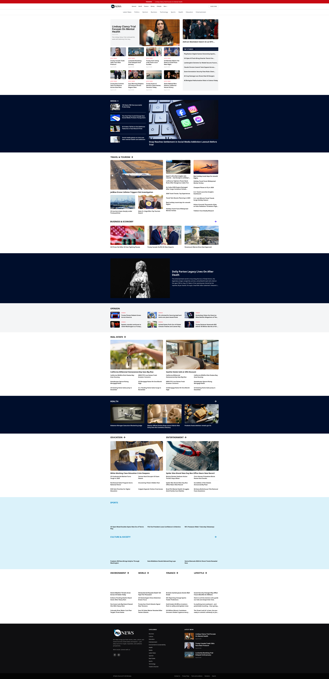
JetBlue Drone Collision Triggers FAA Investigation (131, 192)
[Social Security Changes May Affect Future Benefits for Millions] (206, 584)
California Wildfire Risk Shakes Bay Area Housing (122, 376)
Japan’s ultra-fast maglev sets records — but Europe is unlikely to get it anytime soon (178, 177)
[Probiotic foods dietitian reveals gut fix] (202, 413)
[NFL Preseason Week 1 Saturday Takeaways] (202, 515)
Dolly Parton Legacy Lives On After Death (193, 273)
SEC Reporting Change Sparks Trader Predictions (176, 599)
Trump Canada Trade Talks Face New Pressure (117, 62)
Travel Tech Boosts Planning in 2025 (178, 198)
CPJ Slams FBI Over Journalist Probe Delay (132, 106)
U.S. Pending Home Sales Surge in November (149, 389)
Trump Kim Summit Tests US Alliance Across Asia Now (117, 85)
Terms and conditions (196, 676)
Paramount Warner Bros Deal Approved (198, 247)
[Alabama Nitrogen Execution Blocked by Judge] (127, 413)
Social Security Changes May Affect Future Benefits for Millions (206, 594)
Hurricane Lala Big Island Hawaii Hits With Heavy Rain (121, 605)
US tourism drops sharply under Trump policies (121, 212)
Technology (164, 12)
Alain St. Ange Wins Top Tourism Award (149, 212)
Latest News (127, 12)
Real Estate (152, 658)
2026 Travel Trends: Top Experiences (178, 193)
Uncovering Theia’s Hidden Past (149, 483)
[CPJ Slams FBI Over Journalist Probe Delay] (115, 107)
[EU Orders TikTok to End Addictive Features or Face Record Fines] (115, 128)
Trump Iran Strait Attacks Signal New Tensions (149, 605)
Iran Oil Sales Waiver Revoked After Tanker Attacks (150, 611)
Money (152, 6)
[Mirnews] (119, 6)
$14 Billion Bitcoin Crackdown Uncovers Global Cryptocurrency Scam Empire (177, 611)
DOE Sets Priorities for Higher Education (120, 490)
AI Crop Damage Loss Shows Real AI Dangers (199, 76)
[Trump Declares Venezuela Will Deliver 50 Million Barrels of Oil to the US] (189, 324)
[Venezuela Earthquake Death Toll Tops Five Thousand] (150, 584)
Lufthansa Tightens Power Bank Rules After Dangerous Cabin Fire (177, 182)
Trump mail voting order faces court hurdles (152, 62)
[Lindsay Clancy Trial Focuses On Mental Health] (159, 32)
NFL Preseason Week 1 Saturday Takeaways (199, 527)
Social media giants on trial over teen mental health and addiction (133, 138)
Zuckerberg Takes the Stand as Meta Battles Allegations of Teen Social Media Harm (207, 316)
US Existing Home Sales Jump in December (121, 389)
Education (189, 12)
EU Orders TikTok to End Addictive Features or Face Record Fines (133, 128)
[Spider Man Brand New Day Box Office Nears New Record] (192, 456)
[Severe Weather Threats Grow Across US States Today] (122, 584)
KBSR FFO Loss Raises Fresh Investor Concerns (147, 376)
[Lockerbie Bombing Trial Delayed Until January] (136, 51)
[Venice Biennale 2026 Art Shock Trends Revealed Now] (202, 549)
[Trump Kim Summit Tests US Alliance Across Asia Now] (118, 74)
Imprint (214, 676)
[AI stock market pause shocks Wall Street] (178, 584)
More (165, 6)
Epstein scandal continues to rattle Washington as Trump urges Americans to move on (131, 326)
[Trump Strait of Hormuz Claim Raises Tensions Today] (154, 74)
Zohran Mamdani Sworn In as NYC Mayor (198, 42)
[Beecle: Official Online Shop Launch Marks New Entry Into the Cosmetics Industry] (164, 413)
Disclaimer (207, 676)
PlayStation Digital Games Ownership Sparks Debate (199, 54)
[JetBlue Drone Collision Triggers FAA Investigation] (136, 175)
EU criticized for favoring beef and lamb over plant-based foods (169, 316)
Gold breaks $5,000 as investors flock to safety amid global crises (177, 605)
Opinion (145, 12)
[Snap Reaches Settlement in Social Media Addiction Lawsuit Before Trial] (183, 119)
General (134, 6)
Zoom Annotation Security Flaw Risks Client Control (199, 72)
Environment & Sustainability (157, 645)
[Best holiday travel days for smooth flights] (206, 167)
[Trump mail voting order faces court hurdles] (154, 51)
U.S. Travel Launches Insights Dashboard (204, 193)
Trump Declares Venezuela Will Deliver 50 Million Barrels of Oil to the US (207, 326)
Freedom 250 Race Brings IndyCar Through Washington (124, 562)
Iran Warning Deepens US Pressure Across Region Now (136, 85)
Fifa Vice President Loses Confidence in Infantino (164, 527)
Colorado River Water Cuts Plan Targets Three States (121, 611)
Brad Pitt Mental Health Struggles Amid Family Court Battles (177, 490)
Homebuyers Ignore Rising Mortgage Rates (119, 382)
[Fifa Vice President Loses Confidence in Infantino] (164, 515)
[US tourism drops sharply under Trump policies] (122, 202)
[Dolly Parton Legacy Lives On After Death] (140, 278)
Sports (173, 12)
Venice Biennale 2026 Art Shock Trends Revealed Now (201, 562)
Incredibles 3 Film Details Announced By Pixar (202, 484)
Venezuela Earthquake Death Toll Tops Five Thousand (149, 594)
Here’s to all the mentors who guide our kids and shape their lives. (206, 599)
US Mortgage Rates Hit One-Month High (150, 382)
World (140, 6)
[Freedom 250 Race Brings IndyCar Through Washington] (127, 549)
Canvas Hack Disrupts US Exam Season (148, 477)
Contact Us (177, 676)
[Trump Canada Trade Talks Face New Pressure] (118, 51)
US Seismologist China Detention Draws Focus (149, 599)
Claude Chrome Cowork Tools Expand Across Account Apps (199, 67)
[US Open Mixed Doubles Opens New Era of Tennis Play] (127, 515)
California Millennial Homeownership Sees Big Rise (131, 372)
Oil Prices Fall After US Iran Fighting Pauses (125, 247)
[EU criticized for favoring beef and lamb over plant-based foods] (152, 315)
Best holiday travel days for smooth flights (178, 203)
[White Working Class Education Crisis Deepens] (136, 456)
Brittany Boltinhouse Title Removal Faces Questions (206, 490)
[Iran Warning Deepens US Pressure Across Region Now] (136, 74)
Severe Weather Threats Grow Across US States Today (120, 594)
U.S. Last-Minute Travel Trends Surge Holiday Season (204, 199)
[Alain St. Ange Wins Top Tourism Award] (150, 202)
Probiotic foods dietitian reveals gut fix (198, 425)
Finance (146, 6)
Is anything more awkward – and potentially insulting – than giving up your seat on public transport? (205, 605)
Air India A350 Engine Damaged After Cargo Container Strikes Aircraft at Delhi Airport (177, 188)
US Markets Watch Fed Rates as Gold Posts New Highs (171, 62)
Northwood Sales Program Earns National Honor (121, 484)
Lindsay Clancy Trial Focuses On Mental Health (168, 2)
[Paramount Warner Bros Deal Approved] (202, 235)
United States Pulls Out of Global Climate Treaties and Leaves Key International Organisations (169, 326)
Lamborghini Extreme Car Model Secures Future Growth (200, 63)
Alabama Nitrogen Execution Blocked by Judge (126, 425)
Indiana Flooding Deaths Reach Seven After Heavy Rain (121, 599)
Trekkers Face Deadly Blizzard (204, 211)
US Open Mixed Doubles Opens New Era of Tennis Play (127, 528)
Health (180, 12)
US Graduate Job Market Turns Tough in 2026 (120, 477)
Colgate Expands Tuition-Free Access (150, 489)
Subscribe (213, 6)
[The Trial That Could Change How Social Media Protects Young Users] (115, 118)
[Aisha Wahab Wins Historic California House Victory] (172, 74)
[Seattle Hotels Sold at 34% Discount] (192, 354)
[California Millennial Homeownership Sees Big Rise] (136, 354)
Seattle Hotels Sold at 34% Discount (181, 372)
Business (154, 12)
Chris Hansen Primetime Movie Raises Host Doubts (204, 477)
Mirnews (129, 676)
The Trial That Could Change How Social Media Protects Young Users (133, 117)
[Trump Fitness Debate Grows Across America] (115, 315)
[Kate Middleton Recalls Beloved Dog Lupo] (164, 549)
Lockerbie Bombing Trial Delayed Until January (134, 62)
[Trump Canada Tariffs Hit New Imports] (164, 235)
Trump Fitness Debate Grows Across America (131, 316)
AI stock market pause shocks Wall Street (178, 594)
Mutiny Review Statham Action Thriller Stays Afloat (176, 477)
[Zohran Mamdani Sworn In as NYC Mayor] (200, 29)
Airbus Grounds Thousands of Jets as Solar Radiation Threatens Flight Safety (206, 205)
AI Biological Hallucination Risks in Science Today (201, 80)
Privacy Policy (185, 676)
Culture (151, 636)
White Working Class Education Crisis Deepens (130, 473)
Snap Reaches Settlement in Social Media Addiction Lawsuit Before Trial (183, 143)
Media (150, 650)
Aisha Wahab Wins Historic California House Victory (170, 85)
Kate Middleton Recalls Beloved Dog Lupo (161, 561)
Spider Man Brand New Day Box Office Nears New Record (190, 473)
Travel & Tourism (153, 666)
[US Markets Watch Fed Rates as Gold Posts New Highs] (172, 51)
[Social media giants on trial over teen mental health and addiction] (115, 139)
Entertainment (201, 12)
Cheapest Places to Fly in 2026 (204, 187)
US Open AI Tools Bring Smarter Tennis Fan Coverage (198, 58)
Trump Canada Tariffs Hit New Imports (160, 247)
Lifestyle (159, 6)
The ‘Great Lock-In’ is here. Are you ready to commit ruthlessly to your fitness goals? (206, 611)
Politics (136, 12)
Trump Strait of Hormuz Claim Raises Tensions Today (153, 85)
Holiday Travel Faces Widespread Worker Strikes (177, 210)
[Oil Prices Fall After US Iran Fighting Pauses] (127, 235)
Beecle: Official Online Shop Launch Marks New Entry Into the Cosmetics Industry (163, 426)
